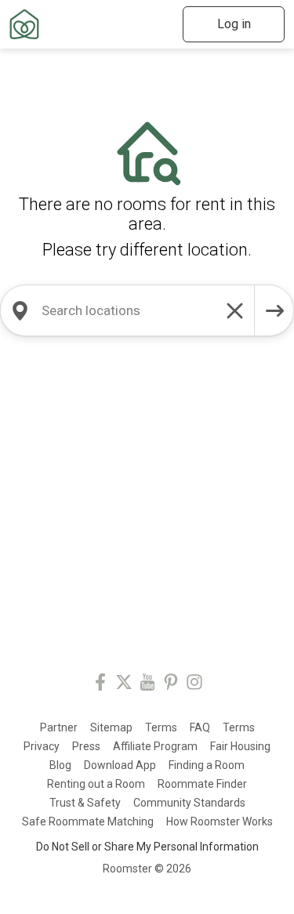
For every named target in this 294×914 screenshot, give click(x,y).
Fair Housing (240, 746)
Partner (59, 727)
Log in (234, 23)
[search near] (19, 310)
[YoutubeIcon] (147, 685)
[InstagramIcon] (194, 685)
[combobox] (127, 310)
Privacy (42, 746)
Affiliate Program (155, 746)
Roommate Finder (202, 784)
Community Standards (189, 802)
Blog (60, 765)
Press (86, 746)
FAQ (200, 727)
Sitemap (111, 727)
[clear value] (235, 310)
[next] (274, 310)
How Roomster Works (219, 821)
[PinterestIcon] (171, 685)
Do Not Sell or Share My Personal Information (147, 846)
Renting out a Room (96, 784)
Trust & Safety (85, 802)
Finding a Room (207, 765)
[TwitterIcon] (124, 685)
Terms (161, 727)
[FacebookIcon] (100, 685)
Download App (120, 765)
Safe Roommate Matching (88, 821)
